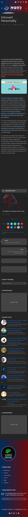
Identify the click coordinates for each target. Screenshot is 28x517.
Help (5, 480)
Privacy (6, 473)
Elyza (13, 509)
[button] (8, 223)
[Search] (26, 8)
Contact (6, 483)
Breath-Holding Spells (13, 392)
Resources (7, 470)
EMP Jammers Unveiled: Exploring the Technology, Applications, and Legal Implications (17, 340)
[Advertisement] (14, 41)
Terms (5, 478)
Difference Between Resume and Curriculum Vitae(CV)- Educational (17, 401)
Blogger (24, 509)
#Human (9, 232)
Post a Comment (7, 230)
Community (7, 475)
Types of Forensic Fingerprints (16, 385)
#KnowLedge (15, 232)
